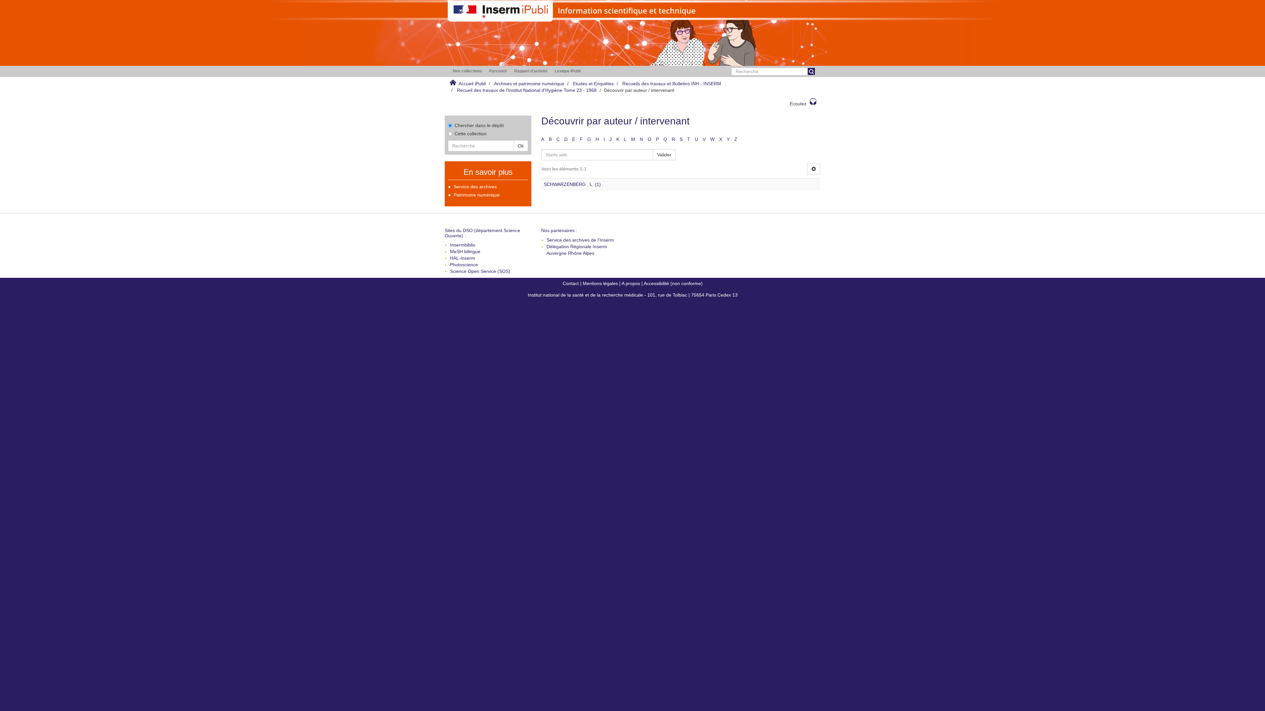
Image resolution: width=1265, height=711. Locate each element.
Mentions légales (600, 283)
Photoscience (464, 264)
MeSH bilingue (465, 251)
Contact (571, 283)
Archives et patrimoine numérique (529, 83)
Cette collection (471, 133)
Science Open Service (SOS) (480, 271)
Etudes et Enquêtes (593, 83)
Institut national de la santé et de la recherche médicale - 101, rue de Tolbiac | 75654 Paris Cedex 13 (633, 295)
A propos (631, 283)
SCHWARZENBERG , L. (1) (572, 184)
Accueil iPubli (472, 83)
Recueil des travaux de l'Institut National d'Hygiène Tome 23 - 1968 (527, 90)
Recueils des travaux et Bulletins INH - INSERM (671, 83)
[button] (467, 71)
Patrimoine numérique (477, 195)
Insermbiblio (462, 245)
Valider (664, 154)
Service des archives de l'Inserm (580, 240)
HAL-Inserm (462, 258)
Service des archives (475, 186)
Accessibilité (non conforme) (673, 283)
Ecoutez (798, 103)
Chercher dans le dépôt (479, 125)
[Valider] (811, 71)
